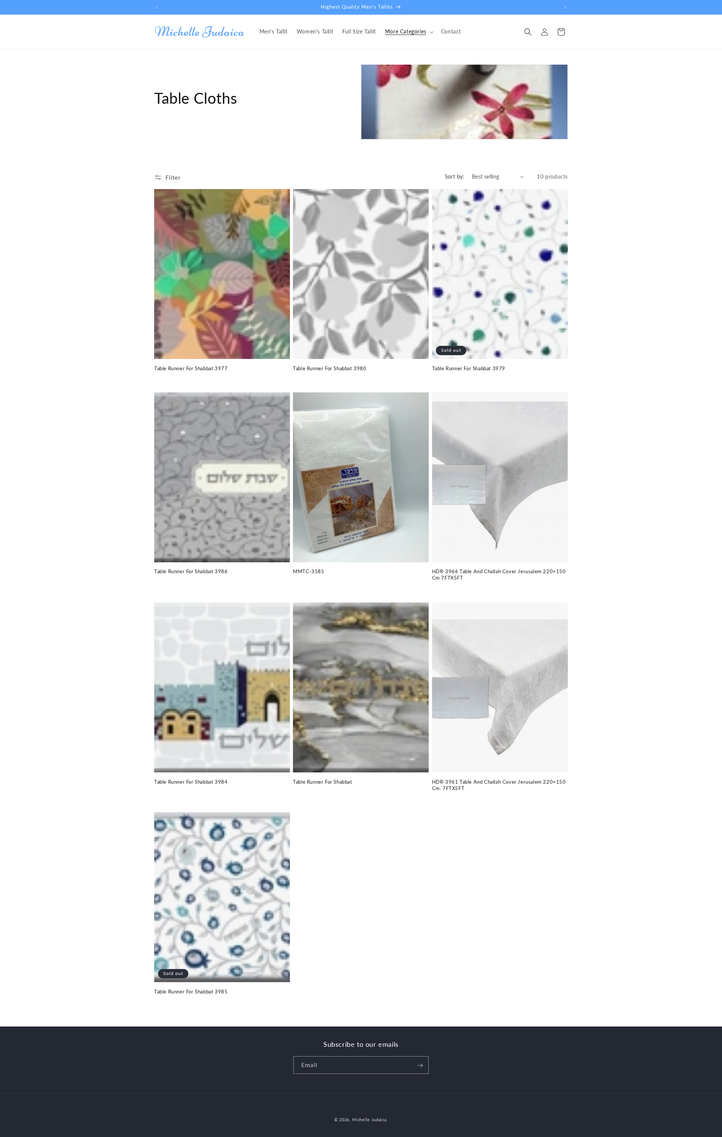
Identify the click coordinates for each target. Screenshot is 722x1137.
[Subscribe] (420, 1065)
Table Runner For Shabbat (322, 781)
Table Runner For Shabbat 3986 (191, 572)
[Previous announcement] (157, 7)
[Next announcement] (565, 7)
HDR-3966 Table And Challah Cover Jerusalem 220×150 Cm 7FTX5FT (499, 575)
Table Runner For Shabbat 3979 (468, 368)
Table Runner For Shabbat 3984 (191, 781)
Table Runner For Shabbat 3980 (329, 368)
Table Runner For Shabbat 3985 (191, 992)
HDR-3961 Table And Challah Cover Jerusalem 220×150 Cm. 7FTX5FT (499, 784)
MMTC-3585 (308, 572)
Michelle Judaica (369, 1119)
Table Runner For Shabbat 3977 (191, 368)
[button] (409, 31)
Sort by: (454, 176)
